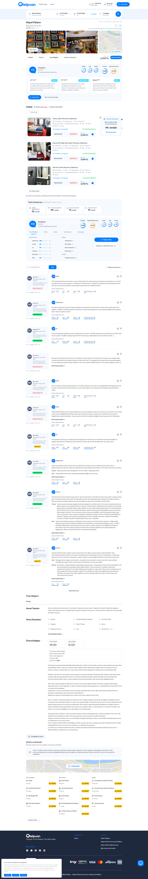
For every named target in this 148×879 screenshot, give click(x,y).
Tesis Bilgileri (54, 57)
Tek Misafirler (67, 232)
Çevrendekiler (30, 777)
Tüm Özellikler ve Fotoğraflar (60, 129)
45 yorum (37, 28)
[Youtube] (44, 851)
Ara (52, 267)
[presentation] (29, 126)
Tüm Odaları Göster (34, 191)
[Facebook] (36, 851)
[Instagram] (27, 851)
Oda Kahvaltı (33, 112)
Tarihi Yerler (62, 777)
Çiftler (46, 232)
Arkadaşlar (81, 232)
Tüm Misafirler (33, 232)
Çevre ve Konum (70, 57)
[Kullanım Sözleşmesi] (58, 268)
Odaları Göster (116, 57)
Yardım (52, 4)
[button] (38, 158)
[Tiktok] (40, 851)
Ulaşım (94, 777)
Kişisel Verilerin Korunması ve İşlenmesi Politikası (86, 874)
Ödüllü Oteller (43, 4)
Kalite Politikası (105, 838)
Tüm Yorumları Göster (51, 97)
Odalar (30, 57)
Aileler (55, 232)
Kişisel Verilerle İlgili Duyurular (110, 845)
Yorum (41, 57)
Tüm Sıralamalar (111, 132)
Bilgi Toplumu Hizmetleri (108, 848)
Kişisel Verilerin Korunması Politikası (111, 842)
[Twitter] (31, 851)
